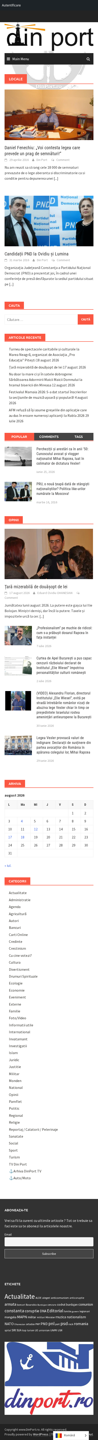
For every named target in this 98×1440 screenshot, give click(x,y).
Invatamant (18, 1039)
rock (70, 1324)
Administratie (20, 900)
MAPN (22, 1316)
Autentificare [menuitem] (11, 5)
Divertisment (19, 969)
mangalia (10, 1317)
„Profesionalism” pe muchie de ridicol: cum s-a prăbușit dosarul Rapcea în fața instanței (64, 633)
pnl (51, 1323)
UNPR (53, 1330)
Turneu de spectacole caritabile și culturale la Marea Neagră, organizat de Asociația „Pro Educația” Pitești (44, 354)
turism (30, 1330)
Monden (15, 1080)
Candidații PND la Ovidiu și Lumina (37, 254)
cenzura (52, 1304)
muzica (61, 1317)
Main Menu (20, 59)
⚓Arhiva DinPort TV (25, 1171)
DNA (43, 1311)
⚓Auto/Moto (20, 1178)
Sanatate (16, 1136)
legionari (85, 1311)
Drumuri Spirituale (23, 976)
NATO (9, 1323)
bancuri (21, 1304)
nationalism (76, 1317)
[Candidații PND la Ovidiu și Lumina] (49, 220)
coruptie (32, 1310)
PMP (37, 1324)
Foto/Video (17, 1018)
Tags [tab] (79, 436)
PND (44, 1323)
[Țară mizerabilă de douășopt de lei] (49, 553)
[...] (56, 178)
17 (10, 837)
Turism (14, 1157)
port (57, 1324)
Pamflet (15, 1101)
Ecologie (16, 983)
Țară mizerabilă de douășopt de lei (35, 367)
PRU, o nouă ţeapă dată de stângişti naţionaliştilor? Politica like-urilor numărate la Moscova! (62, 489)
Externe (15, 1004)
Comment (63, 160)
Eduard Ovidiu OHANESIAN (54, 593)
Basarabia (31, 1304)
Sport (13, 1150)
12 (36, 829)
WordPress (40, 1434)
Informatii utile (21, 1025)
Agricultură (17, 913)
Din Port (41, 160)
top (24, 1330)
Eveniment (17, 997)
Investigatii (18, 1046)
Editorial (55, 1310)
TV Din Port (18, 1164)
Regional (16, 1115)
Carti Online (18, 934)
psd (64, 1323)
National (16, 1087)
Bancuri (15, 927)
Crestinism (17, 948)
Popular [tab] (19, 436)
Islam (13, 1052)
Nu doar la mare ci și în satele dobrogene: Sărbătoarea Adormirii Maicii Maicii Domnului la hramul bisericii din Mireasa (45, 379)
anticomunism (60, 1297)
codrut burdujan (67, 1305)
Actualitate (18, 892)
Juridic (14, 1060)
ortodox (30, 1324)
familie (67, 1311)
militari (41, 1317)
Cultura (15, 962)
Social (13, 1143)
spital (8, 1330)
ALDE (38, 1297)
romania (81, 1323)
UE (36, 1330)
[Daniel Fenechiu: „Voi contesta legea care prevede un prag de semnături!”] (49, 114)
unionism (44, 1330)
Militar (14, 1073)
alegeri (46, 1297)
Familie (14, 1011)
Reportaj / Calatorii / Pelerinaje (33, 1129)
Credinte (15, 941)
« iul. (8, 865)
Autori (14, 920)
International (19, 1032)
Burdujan (42, 1304)
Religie (14, 1122)
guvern (75, 1311)
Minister (50, 1317)
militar (32, 1317)
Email (8, 1234)
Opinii (13, 1094)
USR (60, 1330)
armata (10, 1304)
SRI (14, 1330)
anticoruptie (77, 1297)
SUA (19, 1330)
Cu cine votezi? (20, 955)
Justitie (15, 1066)
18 (22, 837)
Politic (14, 1108)
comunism (85, 1304)
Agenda (15, 906)
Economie (17, 990)
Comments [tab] (49, 436)
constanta (14, 1310)
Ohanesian (19, 1324)
